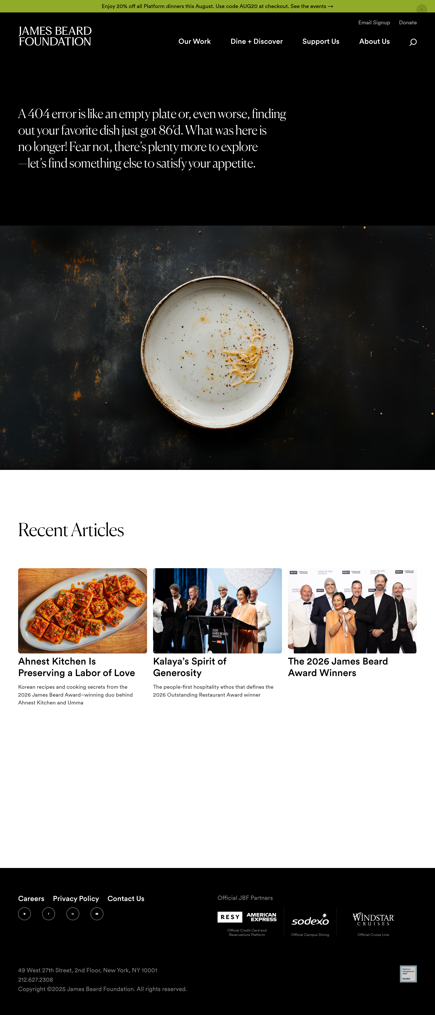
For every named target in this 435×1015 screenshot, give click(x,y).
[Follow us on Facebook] (48, 914)
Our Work (194, 41)
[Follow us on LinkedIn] (73, 914)
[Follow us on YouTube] (97, 914)
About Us (374, 41)
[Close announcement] (421, 9)
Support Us (321, 41)
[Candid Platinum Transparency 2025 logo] (408, 982)
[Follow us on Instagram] (24, 914)
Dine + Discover (257, 41)
